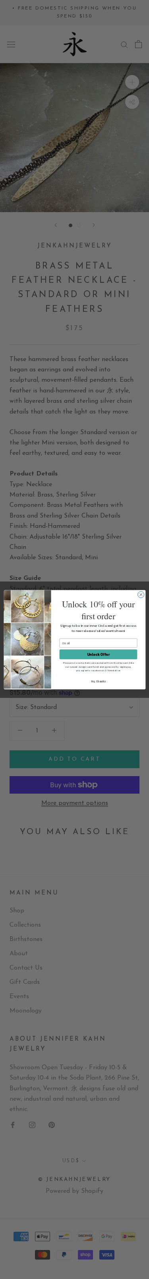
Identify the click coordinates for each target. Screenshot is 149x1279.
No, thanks (98, 681)
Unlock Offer (98, 654)
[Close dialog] (140, 594)
